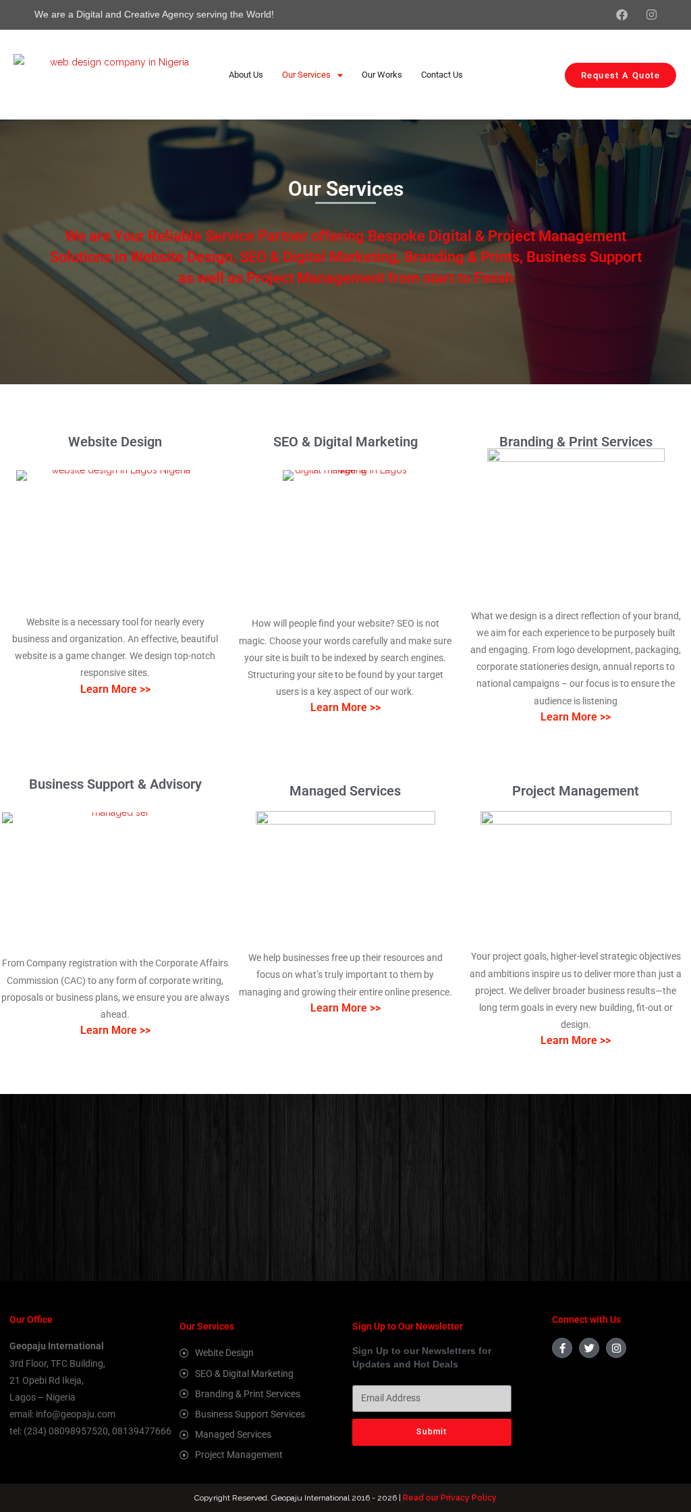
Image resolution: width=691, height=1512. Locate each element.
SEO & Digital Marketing (345, 442)
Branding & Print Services (576, 442)
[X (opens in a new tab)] (583, 15)
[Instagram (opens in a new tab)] (642, 15)
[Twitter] (589, 1348)
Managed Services (345, 791)
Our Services (306, 75)
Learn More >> (115, 689)
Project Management (575, 791)
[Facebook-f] (562, 1348)
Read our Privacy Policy (450, 1498)
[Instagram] (616, 1348)
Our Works (382, 75)
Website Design (115, 442)
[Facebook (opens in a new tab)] (612, 15)
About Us (246, 75)
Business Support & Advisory (115, 784)
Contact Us (442, 75)
